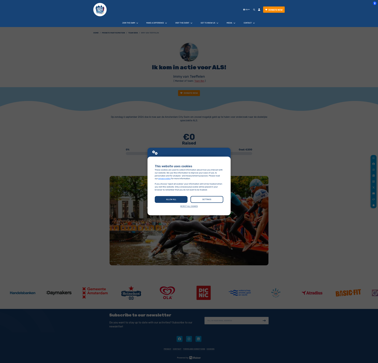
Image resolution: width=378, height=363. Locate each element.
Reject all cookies (189, 206)
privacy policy (164, 178)
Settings (206, 199)
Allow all (171, 199)
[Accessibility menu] (375, 3)
